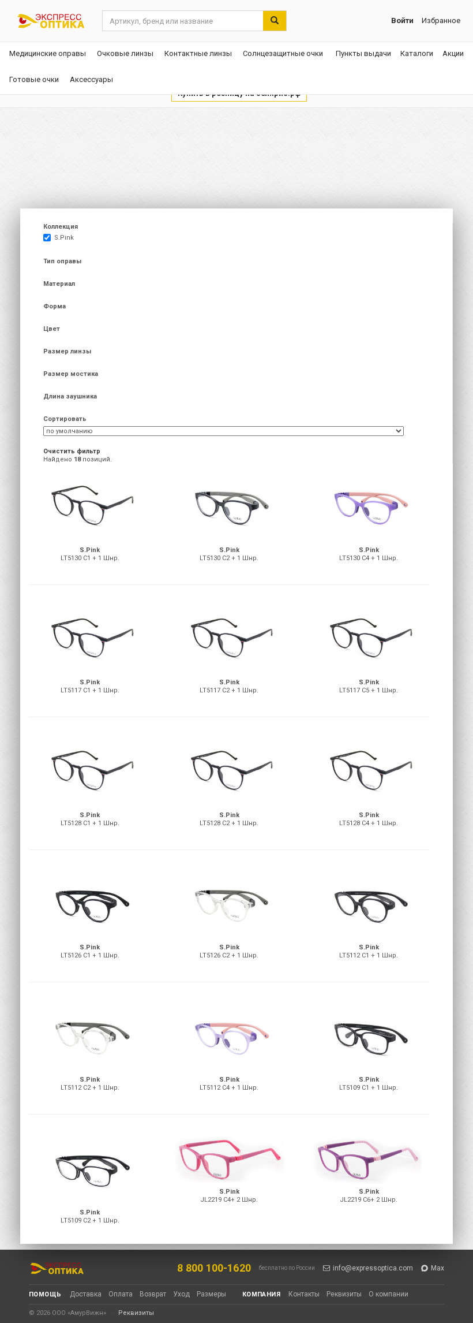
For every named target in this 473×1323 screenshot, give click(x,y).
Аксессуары (91, 79)
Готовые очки (34, 79)
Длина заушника (70, 396)
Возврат (153, 1294)
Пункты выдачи (363, 53)
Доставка (86, 1294)
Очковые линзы (125, 53)
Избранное (441, 20)
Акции (453, 53)
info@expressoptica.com (373, 1268)
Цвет (51, 329)
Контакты (304, 1294)
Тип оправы (62, 261)
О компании (388, 1294)
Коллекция (60, 226)
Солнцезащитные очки (283, 53)
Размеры (211, 1294)
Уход (181, 1294)
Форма (54, 306)
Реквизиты (344, 1294)
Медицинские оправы (47, 53)
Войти (402, 20)
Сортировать (65, 419)
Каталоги (416, 53)
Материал (59, 284)
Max (437, 1268)
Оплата (120, 1294)
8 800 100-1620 (214, 1268)
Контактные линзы (198, 53)
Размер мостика (70, 374)
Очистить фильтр (71, 451)
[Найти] (274, 21)
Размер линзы (67, 351)
